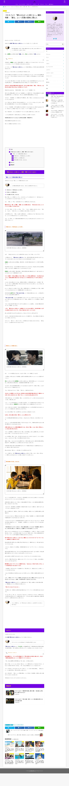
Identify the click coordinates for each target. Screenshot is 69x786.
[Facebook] (56, 39)
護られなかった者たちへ (12, 652)
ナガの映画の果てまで (32, 770)
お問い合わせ (51, 4)
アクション (42, 4)
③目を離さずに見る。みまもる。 (19, 159)
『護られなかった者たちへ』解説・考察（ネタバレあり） (21, 151)
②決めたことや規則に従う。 (19, 157)
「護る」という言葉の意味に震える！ (19, 153)
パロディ (47, 63)
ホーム (17, 4)
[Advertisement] (24, 31)
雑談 (47, 88)
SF (38, 4)
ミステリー (35, 4)
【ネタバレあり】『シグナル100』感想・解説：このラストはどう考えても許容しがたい (57, 116)
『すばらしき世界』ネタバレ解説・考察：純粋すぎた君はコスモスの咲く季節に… (57, 107)
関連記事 (11, 164)
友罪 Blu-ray (10, 58)
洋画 (47, 79)
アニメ (46, 4)
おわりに (11, 162)
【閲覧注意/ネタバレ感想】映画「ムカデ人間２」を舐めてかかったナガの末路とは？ (57, 102)
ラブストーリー (29, 4)
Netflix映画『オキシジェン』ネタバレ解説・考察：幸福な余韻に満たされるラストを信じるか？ (57, 96)
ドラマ (47, 60)
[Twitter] (54, 39)
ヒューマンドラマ (22, 4)
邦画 (47, 85)
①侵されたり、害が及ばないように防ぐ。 (21, 155)
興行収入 (47, 82)
